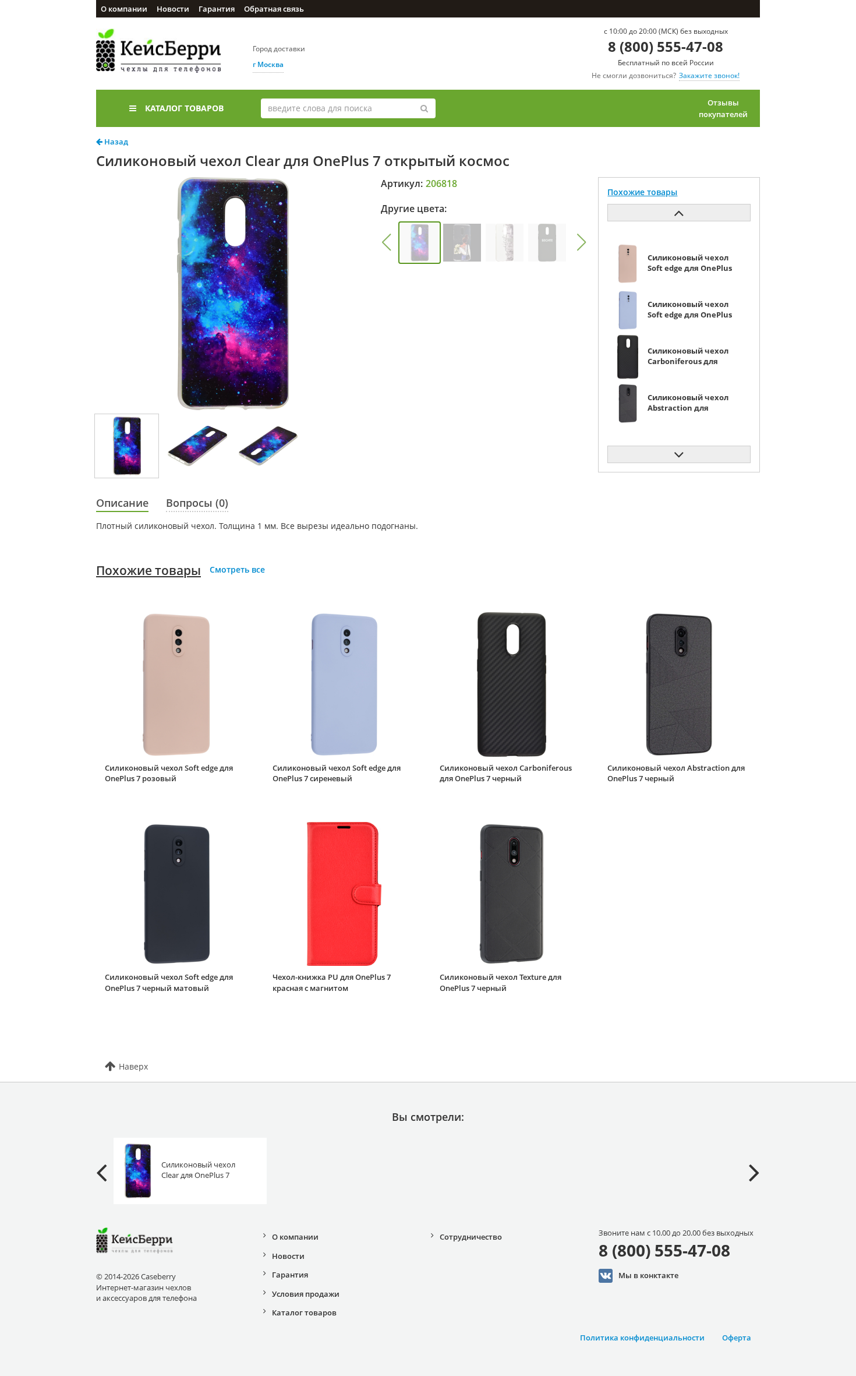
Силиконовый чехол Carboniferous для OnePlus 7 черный (506, 773)
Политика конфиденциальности (642, 1337)
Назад (115, 141)
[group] (419, 242)
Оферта (736, 1337)
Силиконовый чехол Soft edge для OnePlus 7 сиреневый (337, 773)
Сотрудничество (471, 1237)
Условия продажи (305, 1294)
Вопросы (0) (197, 503)
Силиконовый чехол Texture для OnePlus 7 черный (500, 982)
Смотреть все (237, 569)
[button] (386, 242)
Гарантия (217, 8)
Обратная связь (274, 8)
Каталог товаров (184, 108)
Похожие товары (148, 570)
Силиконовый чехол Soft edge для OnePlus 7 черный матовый (169, 982)
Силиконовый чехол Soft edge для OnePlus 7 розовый (169, 773)
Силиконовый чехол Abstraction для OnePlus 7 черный (676, 773)
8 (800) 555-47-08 (665, 46)
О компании (124, 8)
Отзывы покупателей (723, 108)
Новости (173, 8)
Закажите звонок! (709, 75)
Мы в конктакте (648, 1275)
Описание (122, 503)
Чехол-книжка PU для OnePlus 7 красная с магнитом (332, 982)
